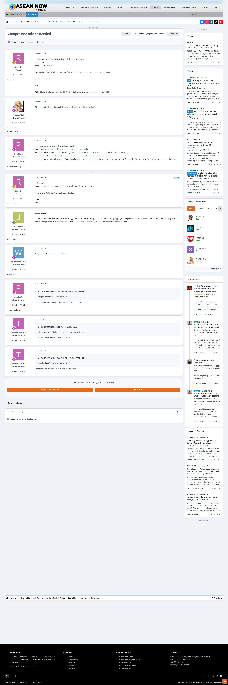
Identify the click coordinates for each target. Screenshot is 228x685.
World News (126, 663)
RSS (41, 683)
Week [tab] (191, 209)
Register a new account (50, 390)
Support (71, 666)
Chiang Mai (41, 42)
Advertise (71, 669)
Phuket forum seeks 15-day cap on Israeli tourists (207, 287)
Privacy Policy (11, 683)
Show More (215, 269)
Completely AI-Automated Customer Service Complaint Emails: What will (203, 470)
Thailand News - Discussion (206, 295)
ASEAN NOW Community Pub (197, 437)
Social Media (126, 669)
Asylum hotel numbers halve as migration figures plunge (202, 174)
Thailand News (127, 657)
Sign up (13, 666)
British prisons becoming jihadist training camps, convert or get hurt (204, 83)
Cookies (32, 683)
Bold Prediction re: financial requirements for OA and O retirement (199, 145)
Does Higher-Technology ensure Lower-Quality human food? (201, 441)
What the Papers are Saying (197, 77)
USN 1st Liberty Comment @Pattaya (203, 45)
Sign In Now (137, 390)
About (70, 657)
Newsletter (72, 663)
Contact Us (23, 683)
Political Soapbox (193, 139)
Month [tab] (200, 209)
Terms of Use (73, 660)
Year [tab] (209, 209)
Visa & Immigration (128, 666)
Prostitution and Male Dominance (204, 361)
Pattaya (190, 42)
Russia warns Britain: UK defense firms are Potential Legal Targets (202, 114)
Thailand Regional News (130, 660)
